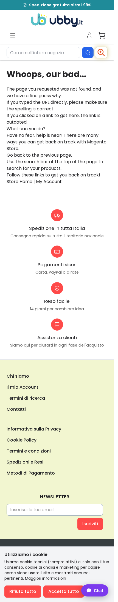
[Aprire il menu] (13, 35)
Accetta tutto (63, 591)
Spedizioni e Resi (25, 462)
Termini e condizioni (29, 451)
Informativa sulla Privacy (34, 429)
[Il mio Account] (89, 35)
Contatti (16, 409)
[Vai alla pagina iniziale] (57, 20)
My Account (49, 181)
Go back (16, 155)
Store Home (19, 181)
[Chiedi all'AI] (101, 52)
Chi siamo (18, 376)
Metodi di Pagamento (31, 473)
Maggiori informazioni (45, 578)
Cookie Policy (21, 440)
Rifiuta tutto (22, 591)
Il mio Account (22, 387)
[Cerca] (88, 52)
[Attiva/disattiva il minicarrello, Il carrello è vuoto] (101, 35)
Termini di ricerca (26, 398)
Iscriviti (90, 524)
